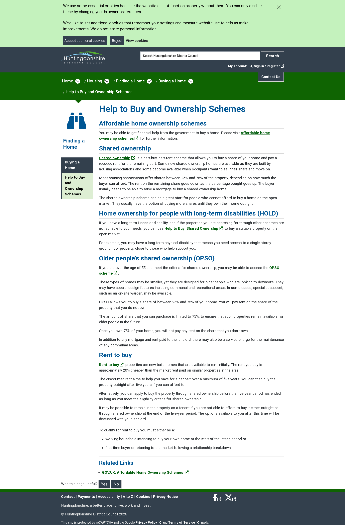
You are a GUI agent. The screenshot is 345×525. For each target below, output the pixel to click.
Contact (68, 496)
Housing (94, 81)
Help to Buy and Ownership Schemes (99, 91)
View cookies (137, 41)
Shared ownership (114, 158)
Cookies (143, 496)
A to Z (128, 496)
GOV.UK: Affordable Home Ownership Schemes (143, 472)
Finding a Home (130, 81)
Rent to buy (109, 365)
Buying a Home (172, 81)
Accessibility (109, 496)
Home (67, 81)
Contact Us (270, 77)
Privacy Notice (165, 496)
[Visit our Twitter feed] (230, 496)
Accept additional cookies (84, 41)
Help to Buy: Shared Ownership (191, 228)
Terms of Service (181, 522)
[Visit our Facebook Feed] (217, 496)
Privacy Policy (146, 522)
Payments (86, 496)
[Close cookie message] (278, 7)
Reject (117, 41)
